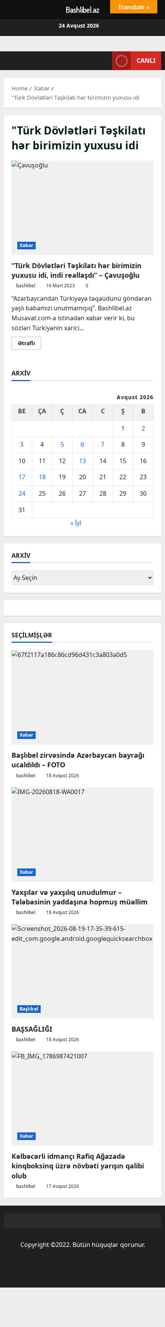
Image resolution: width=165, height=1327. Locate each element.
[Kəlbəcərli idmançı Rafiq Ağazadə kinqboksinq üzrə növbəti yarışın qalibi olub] (82, 1099)
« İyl (75, 523)
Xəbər (26, 245)
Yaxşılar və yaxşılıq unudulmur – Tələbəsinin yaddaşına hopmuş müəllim (80, 897)
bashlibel (25, 285)
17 (21, 477)
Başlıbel (29, 1009)
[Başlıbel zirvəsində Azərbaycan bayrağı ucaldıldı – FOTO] (82, 697)
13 (82, 461)
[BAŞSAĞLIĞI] (82, 971)
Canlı (146, 60)
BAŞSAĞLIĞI (32, 1029)
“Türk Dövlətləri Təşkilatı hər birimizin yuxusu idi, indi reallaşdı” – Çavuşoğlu (82, 208)
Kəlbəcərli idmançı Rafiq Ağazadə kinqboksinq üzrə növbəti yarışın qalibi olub (78, 1166)
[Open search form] (102, 61)
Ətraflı (29, 344)
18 (42, 477)
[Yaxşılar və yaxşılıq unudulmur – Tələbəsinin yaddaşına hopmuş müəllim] (82, 834)
